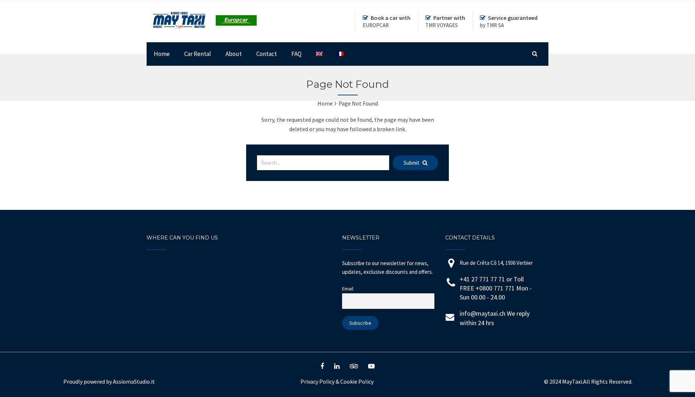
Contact (266, 54)
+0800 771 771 (496, 288)
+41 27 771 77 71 (482, 279)
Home (162, 54)
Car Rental (197, 54)
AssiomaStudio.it (134, 381)
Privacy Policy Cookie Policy (337, 381)
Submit (412, 162)
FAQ (296, 54)
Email (347, 288)
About (234, 54)
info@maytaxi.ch (482, 313)
